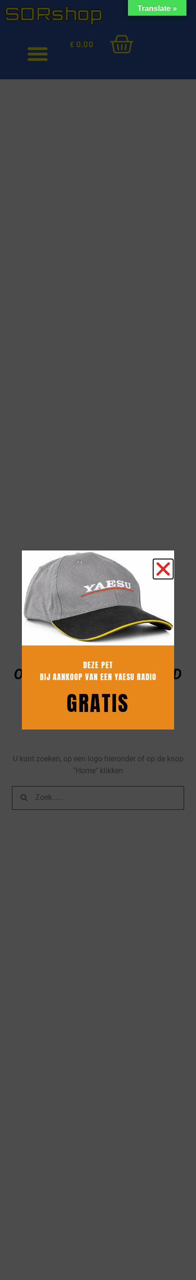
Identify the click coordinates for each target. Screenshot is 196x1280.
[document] (98, 640)
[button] (163, 568)
